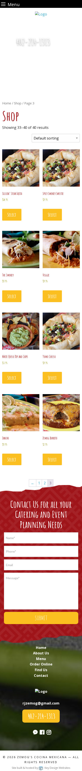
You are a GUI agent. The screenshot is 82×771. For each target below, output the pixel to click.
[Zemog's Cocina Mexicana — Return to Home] (41, 13)
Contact (41, 675)
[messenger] (60, 44)
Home (6, 103)
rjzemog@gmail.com (41, 703)
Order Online (41, 664)
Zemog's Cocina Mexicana (42, 757)
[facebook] (42, 732)
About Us (41, 653)
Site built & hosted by (41, 768)
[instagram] (49, 732)
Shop (17, 103)
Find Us (41, 669)
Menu (41, 658)
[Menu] (3, 4)
